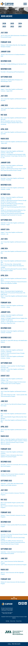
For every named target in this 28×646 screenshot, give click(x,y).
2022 (12, 26)
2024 (20, 23)
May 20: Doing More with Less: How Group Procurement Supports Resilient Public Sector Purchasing (12, 122)
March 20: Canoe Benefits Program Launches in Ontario (14, 440)
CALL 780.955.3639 (14, 644)
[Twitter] (19, 603)
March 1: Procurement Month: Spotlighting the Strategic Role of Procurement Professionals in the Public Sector (13, 293)
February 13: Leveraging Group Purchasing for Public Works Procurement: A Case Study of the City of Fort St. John (13, 156)
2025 (12, 23)
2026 (4, 23)
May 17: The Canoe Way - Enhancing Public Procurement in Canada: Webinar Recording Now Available (12, 266)
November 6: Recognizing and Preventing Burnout (12, 72)
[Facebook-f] (22, 603)
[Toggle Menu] (25, 4)
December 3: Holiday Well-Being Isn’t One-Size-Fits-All (13, 64)
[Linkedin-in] (25, 603)
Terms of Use (12, 621)
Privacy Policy (19, 621)
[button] (2, 633)
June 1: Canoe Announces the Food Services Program (13, 564)
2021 (20, 26)
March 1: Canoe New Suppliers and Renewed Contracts (14, 439)
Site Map (7, 621)
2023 (4, 26)
